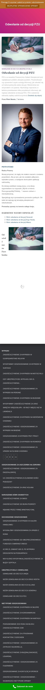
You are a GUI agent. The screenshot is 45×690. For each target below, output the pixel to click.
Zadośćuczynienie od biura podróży (19, 504)
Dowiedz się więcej (35, 95)
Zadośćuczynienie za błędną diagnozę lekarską (20, 654)
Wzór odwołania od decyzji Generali (20, 590)
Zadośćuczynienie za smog (15, 498)
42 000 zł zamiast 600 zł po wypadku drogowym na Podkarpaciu (19, 551)
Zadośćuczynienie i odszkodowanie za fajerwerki (20, 664)
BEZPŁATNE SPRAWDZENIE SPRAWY (22, 6)
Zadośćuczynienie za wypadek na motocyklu (23, 373)
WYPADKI (5, 351)
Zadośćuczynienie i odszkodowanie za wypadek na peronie (20, 390)
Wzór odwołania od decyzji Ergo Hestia (21, 579)
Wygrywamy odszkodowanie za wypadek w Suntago (22, 366)
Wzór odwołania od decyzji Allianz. (18, 222)
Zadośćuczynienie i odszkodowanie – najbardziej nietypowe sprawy (19, 679)
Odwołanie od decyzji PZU (18, 72)
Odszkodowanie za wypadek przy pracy (20, 436)
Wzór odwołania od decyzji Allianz (19, 585)
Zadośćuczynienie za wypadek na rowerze (22, 442)
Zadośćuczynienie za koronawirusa (19, 613)
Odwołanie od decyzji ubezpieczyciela (17, 69)
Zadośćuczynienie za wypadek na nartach (21, 618)
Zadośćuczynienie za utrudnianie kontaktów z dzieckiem (18, 635)
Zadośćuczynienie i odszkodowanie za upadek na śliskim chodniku (20, 449)
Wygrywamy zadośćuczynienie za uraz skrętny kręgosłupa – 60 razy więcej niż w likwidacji (22, 407)
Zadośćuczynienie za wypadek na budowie (21, 398)
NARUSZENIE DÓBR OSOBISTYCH (15, 495)
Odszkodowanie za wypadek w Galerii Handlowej (20, 523)
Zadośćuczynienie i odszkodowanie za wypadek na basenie (20, 428)
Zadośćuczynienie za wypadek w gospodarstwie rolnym (17, 356)
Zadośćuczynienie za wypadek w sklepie (21, 607)
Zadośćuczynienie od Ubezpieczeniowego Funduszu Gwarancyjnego (22, 542)
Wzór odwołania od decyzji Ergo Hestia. (20, 220)
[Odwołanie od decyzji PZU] (22, 50)
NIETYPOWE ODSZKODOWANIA (14, 603)
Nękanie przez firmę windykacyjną (18, 510)
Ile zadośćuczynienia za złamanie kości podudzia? (20, 480)
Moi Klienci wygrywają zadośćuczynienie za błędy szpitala (23, 561)
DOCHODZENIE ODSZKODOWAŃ (14, 517)
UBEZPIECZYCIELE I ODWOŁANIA (15, 570)
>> (16, 457)
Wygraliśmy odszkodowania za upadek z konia (21, 532)
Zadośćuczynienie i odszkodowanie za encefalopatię (20, 470)
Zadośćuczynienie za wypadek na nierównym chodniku (23, 419)
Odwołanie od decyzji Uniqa (15, 574)
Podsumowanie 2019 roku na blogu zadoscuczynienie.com (18, 626)
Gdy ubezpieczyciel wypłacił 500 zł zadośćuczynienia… (18, 381)
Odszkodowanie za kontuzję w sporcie (20, 671)
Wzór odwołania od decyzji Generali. (19, 217)
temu (20, 99)
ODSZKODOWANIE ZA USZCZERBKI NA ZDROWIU (21, 465)
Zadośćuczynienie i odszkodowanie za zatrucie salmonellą (20, 645)
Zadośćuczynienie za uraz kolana (18, 487)
